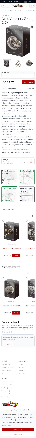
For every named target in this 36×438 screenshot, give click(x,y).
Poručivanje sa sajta (7, 388)
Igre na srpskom (6, 370)
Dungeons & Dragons (7, 367)
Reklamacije (5, 397)
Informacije (17, 2)
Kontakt (10, 2)
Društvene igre (5, 364)
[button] (32, 27)
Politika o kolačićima (7, 385)
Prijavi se (21, 373)
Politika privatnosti (7, 382)
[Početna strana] (2, 10)
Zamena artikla (5, 394)
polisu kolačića (6, 425)
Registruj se (22, 370)
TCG (2, 373)
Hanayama (31, 10)
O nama (3, 2)
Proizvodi (10, 10)
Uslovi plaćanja (5, 391)
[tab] (6, 63)
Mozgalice (21, 10)
